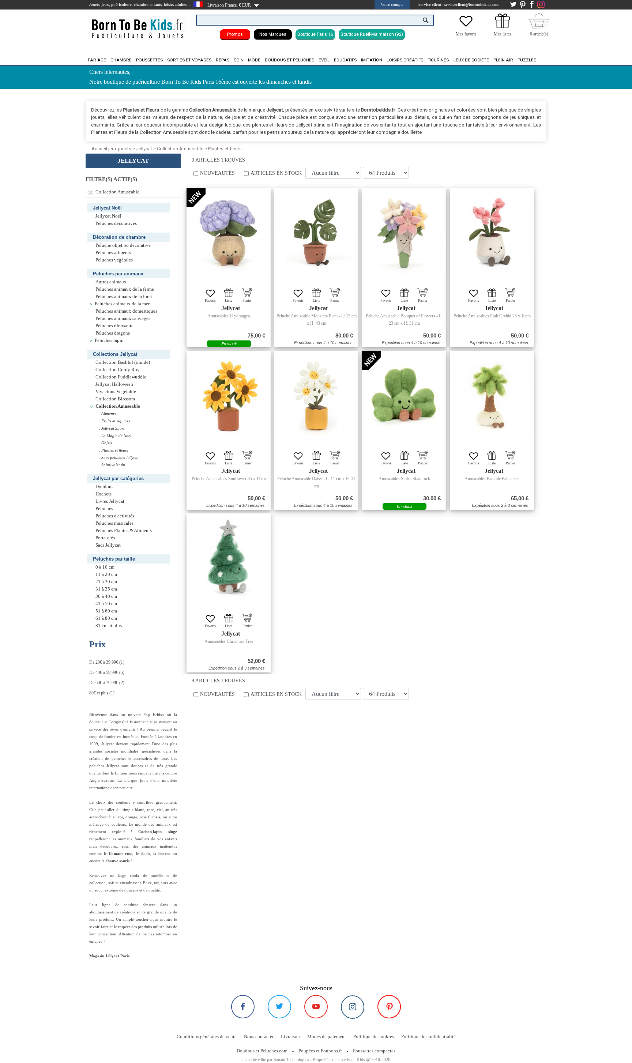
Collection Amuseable (180, 148)
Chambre (121, 60)
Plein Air (503, 60)
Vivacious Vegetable (115, 391)
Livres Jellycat (109, 501)
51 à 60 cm (106, 611)
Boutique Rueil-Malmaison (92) (372, 34)
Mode (254, 60)
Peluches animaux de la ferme (124, 289)
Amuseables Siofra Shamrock (404, 478)
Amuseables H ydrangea (228, 315)
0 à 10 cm (104, 567)
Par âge (97, 60)
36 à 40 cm (106, 596)
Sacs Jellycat (108, 545)
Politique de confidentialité (428, 1036)
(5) (106, 672)
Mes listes (502, 34)
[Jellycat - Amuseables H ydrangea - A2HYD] (229, 234)
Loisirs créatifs (405, 60)
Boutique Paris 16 (315, 34)
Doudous (104, 486)
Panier (247, 300)
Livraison (290, 1036)
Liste (228, 300)
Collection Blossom (115, 399)
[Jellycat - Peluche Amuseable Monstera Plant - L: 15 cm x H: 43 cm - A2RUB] (316, 234)
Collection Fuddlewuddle (120, 377)
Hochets (103, 494)
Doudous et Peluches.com (262, 1050)
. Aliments (107, 413)
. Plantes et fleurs (113, 450)
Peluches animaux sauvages (122, 318)
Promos (235, 34)
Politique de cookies (373, 1036)
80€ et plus (98, 693)
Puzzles (527, 60)
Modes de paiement (326, 1036)
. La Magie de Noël (115, 435)
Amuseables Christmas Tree (228, 641)
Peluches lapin (109, 340)
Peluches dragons (112, 333)
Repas (222, 60)
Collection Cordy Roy (117, 369)
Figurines (438, 60)
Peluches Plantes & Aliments (123, 530)
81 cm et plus (108, 625)
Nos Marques (272, 34)
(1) (106, 662)
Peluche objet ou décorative (123, 245)
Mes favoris (466, 34)
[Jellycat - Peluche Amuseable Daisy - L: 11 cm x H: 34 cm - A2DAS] (316, 396)
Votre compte (392, 4)
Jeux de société (471, 60)
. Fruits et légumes (114, 421)
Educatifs (345, 60)
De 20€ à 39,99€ (103, 662)
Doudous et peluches (289, 60)
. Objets (105, 443)
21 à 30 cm (106, 581)
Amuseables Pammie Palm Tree (491, 478)
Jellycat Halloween (114, 384)
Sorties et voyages (189, 60)
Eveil (324, 60)
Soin (239, 60)
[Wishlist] (466, 26)
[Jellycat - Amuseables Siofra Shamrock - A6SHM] (404, 396)
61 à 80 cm (106, 618)
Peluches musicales (114, 523)
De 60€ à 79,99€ (103, 682)
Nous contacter (259, 1036)
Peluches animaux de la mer (122, 303)
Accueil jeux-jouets (111, 148)
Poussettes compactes (374, 1050)
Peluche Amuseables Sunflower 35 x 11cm (229, 478)
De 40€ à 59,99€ (103, 672)
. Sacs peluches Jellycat (119, 457)
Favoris (210, 300)
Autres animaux (111, 281)
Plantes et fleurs (225, 148)
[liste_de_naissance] (502, 26)
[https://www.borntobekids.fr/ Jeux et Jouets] (138, 24)
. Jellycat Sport (111, 428)
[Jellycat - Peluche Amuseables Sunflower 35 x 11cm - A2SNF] (229, 396)
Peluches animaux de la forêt (123, 296)
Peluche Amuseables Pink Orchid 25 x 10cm (492, 315)
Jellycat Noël (108, 216)
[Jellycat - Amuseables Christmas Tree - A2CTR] (229, 559)
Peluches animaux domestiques (126, 311)
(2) (106, 682)
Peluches (104, 508)
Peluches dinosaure (114, 325)
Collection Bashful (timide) (122, 362)
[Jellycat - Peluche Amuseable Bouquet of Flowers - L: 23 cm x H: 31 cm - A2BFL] (404, 234)
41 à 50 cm (106, 603)
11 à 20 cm (106, 574)
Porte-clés (105, 537)
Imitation (371, 60)
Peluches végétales (114, 260)
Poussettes (149, 60)
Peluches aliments (113, 252)
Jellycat (144, 148)
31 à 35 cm (106, 589)
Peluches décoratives (116, 223)
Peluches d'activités (114, 516)
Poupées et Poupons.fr (320, 1050)
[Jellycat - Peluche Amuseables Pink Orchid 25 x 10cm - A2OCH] (492, 234)
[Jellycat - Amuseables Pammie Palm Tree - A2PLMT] (492, 396)
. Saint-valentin (112, 465)
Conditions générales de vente (207, 1036)
